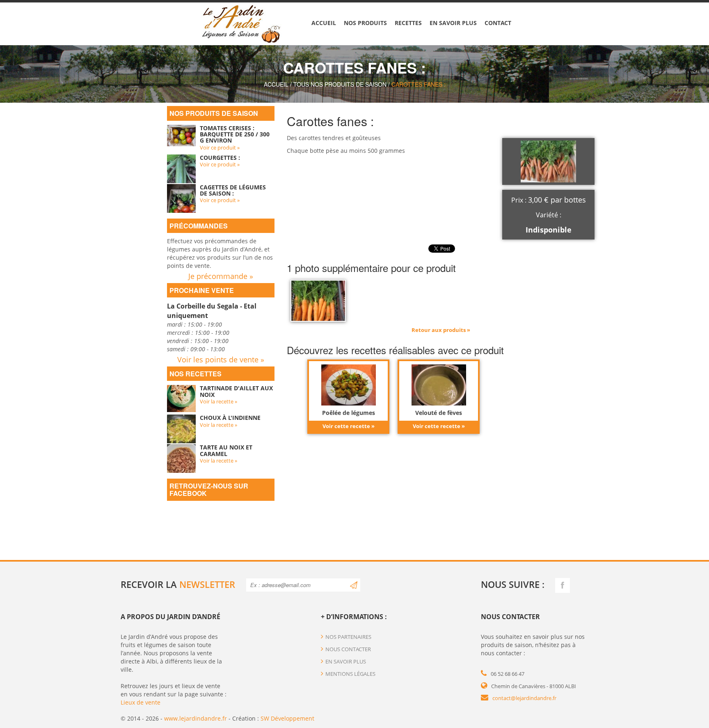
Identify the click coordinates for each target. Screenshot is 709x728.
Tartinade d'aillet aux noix (236, 391)
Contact (498, 23)
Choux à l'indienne (230, 418)
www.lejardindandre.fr (195, 718)
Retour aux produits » (441, 330)
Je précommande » (220, 276)
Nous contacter (348, 649)
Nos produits (365, 23)
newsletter (207, 584)
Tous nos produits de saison (340, 84)
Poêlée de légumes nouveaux (348, 416)
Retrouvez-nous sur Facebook (208, 489)
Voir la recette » (218, 401)
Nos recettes (195, 373)
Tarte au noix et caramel (226, 450)
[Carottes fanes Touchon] (318, 300)
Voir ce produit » (220, 147)
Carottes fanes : (418, 84)
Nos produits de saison (213, 113)
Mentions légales (350, 673)
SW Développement (287, 718)
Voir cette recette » (348, 426)
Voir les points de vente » (220, 359)
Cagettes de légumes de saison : (233, 190)
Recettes (408, 23)
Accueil (323, 23)
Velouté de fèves (438, 413)
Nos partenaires (348, 636)
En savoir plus (453, 23)
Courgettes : (220, 157)
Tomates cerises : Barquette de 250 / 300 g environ (235, 134)
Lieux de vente (140, 702)
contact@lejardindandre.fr (524, 698)
